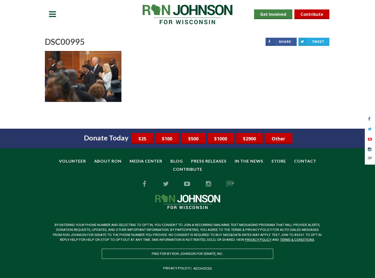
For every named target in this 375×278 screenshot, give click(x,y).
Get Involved (273, 14)
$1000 (220, 139)
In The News (249, 160)
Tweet (318, 41)
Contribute (312, 14)
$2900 (249, 139)
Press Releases (209, 160)
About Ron (107, 160)
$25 (142, 139)
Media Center (146, 160)
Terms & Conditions (297, 239)
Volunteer (72, 160)
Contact (305, 160)
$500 (193, 139)
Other (278, 139)
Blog (176, 160)
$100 (167, 139)
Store (278, 160)
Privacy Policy (258, 239)
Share (285, 41)
